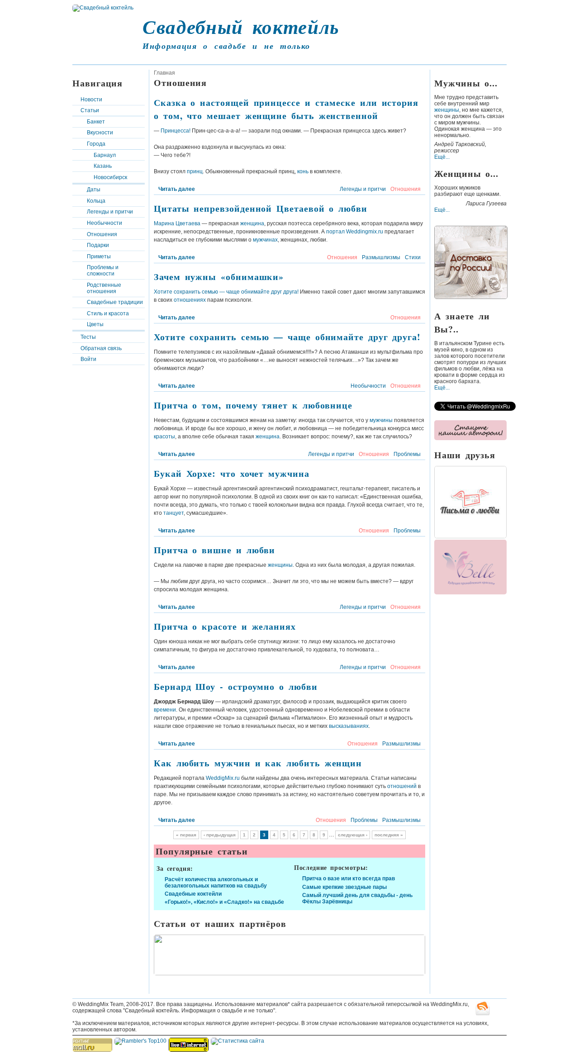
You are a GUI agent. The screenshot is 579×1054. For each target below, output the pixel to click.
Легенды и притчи (110, 212)
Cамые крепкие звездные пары (344, 887)
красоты (164, 436)
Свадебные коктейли (193, 894)
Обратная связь (101, 348)
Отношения (102, 234)
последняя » (389, 834)
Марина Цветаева (177, 223)
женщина (252, 223)
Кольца (96, 201)
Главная (164, 73)
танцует (173, 513)
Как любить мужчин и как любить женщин (258, 762)
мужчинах (265, 240)
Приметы (99, 256)
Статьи (90, 110)
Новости (91, 99)
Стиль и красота (108, 313)
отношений (402, 786)
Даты (93, 189)
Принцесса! (175, 131)
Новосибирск (110, 177)
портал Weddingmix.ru (354, 231)
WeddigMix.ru (223, 778)
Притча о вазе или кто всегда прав (348, 878)
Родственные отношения (104, 288)
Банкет (96, 122)
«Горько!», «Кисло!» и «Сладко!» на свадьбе (224, 902)
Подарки (98, 245)
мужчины (381, 420)
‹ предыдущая (220, 834)
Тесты (88, 337)
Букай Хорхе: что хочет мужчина (231, 473)
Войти (88, 359)
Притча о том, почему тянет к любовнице (253, 405)
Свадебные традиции (115, 302)
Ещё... (442, 157)
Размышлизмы (381, 257)
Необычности (104, 223)
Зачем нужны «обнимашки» (219, 276)
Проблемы (407, 454)
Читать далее (176, 189)
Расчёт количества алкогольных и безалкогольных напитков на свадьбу (216, 882)
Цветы (95, 324)
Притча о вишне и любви (214, 549)
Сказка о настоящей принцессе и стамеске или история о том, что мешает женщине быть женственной (286, 109)
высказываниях (349, 726)
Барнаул (105, 155)
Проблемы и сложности (103, 270)
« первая (186, 834)
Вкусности (100, 132)
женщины (280, 565)
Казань (103, 166)
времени (165, 710)
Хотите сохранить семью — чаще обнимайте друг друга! (226, 292)
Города (96, 144)
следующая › (352, 834)
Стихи (413, 257)
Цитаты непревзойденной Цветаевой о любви (260, 208)
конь (302, 171)
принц (195, 171)
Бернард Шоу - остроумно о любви (236, 686)
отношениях (190, 300)
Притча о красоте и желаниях (225, 626)
